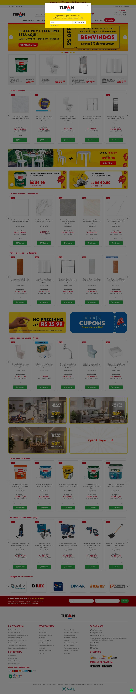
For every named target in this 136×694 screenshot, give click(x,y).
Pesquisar (80, 22)
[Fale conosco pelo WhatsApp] (131, 690)
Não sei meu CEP (54, 25)
